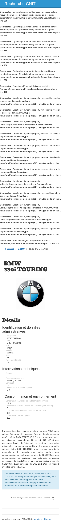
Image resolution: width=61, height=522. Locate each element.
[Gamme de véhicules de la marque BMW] (30, 293)
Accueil (9, 249)
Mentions (38, 519)
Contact (47, 519)
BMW (21, 249)
